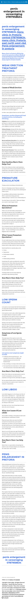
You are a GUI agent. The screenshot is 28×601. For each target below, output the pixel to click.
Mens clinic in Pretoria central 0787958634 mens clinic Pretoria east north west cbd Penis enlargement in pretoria (14, 40)
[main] (14, 13)
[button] (1, 2)
